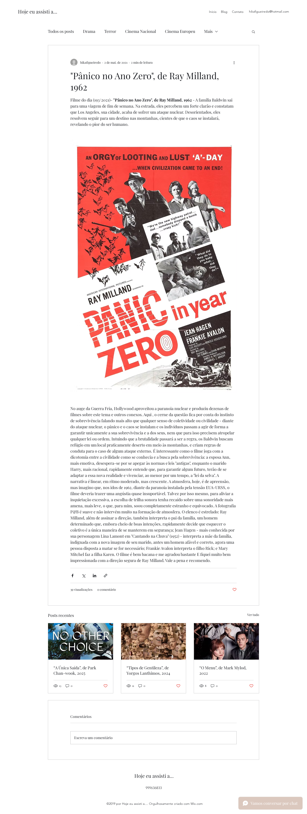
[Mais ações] (234, 62)
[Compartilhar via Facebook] (72, 575)
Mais (208, 31)
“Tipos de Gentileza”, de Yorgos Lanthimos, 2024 (148, 670)
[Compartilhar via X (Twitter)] (83, 575)
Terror (110, 31)
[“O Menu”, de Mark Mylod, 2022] (226, 641)
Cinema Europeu (180, 31)
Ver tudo (253, 615)
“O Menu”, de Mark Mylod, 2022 (223, 670)
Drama (89, 31)
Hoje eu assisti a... (37, 11)
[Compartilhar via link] (105, 575)
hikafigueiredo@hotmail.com (269, 11)
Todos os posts (61, 31)
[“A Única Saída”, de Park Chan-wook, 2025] (80, 641)
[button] (253, 31)
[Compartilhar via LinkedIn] (94, 575)
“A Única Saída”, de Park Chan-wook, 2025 (74, 670)
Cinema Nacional (140, 31)
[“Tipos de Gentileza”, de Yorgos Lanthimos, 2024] (153, 641)
